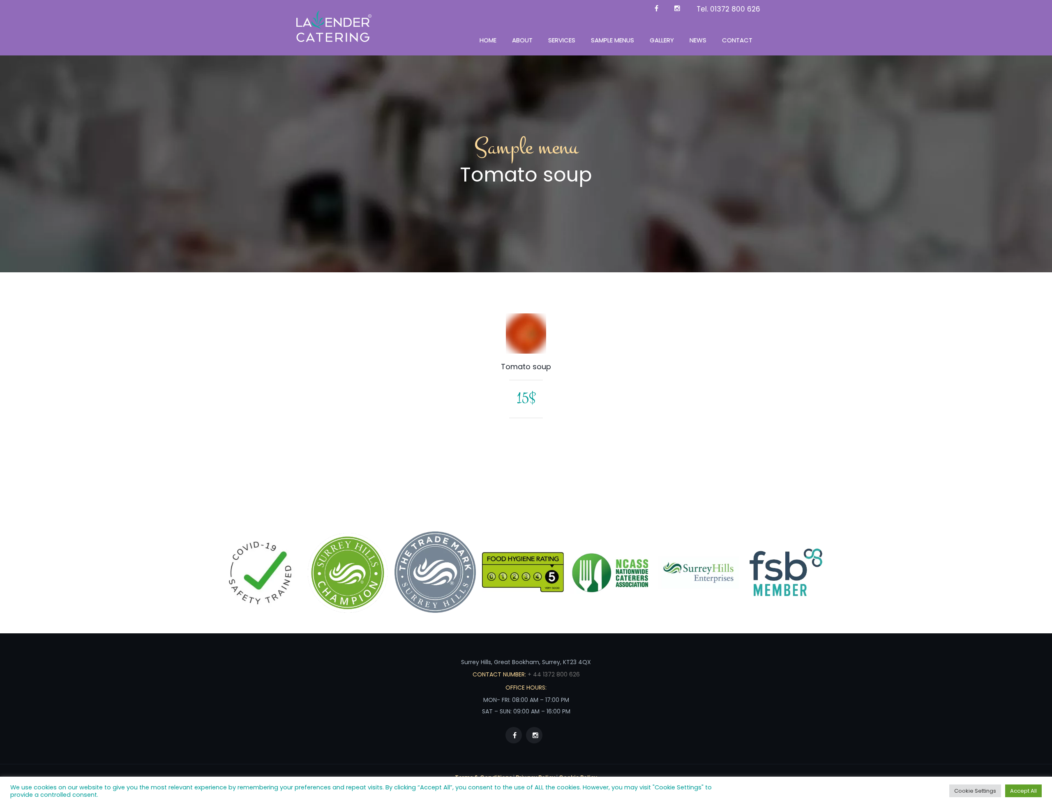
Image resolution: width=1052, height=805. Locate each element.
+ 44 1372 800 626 (553, 674)
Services (561, 40)
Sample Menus (612, 40)
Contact (737, 40)
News (698, 40)
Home (488, 40)
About (522, 40)
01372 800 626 (735, 9)
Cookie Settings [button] (975, 791)
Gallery (662, 40)
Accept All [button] (1023, 791)
